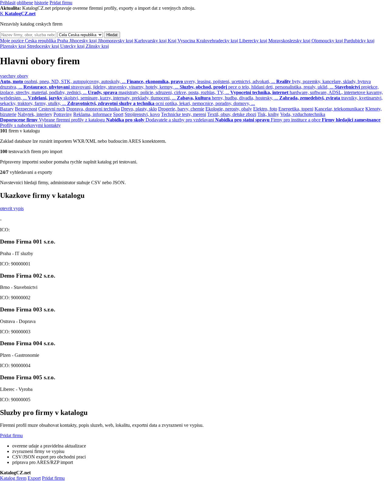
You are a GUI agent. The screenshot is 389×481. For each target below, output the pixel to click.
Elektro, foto (265, 108)
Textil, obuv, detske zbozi (231, 114)
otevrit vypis (12, 208)
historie (41, 2)
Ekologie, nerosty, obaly (228, 108)
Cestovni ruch (51, 108)
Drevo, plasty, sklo (139, 108)
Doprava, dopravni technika (93, 108)
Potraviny (62, 114)
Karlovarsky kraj (151, 40)
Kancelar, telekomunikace (339, 108)
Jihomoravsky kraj (116, 40)
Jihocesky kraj (83, 40)
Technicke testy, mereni (183, 114)
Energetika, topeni (295, 108)
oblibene (25, 2)
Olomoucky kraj (328, 40)
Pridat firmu (61, 2)
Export (34, 478)
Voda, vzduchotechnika (302, 114)
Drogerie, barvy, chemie (181, 108)
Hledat (112, 35)
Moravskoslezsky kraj (290, 40)
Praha (63, 40)
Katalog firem (13, 478)
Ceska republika (41, 40)
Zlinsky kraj (97, 46)
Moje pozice (12, 40)
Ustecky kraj (73, 46)
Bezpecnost (26, 108)
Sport (118, 114)
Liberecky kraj (253, 40)
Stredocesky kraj (43, 46)
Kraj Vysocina (182, 40)
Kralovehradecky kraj (217, 40)
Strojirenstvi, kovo (142, 114)
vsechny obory (14, 76)
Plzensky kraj (13, 46)
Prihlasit (7, 2)
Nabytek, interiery (35, 114)
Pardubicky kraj (359, 40)
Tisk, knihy (268, 114)
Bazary (7, 108)
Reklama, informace (92, 114)
